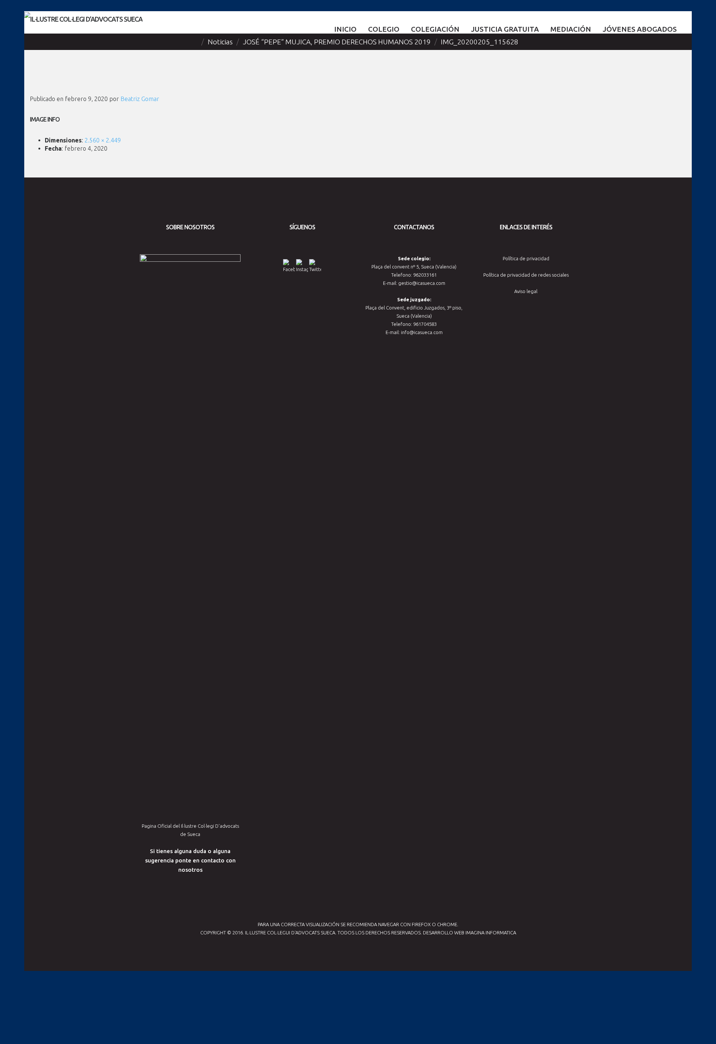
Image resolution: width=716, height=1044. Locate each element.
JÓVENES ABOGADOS (640, 29)
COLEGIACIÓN (435, 29)
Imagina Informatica (490, 932)
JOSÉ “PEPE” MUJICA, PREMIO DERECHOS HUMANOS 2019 (337, 42)
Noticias (220, 42)
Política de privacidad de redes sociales (526, 274)
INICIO (345, 29)
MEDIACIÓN (570, 29)
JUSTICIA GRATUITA (505, 29)
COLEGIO (383, 29)
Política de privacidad (526, 258)
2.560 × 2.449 (103, 140)
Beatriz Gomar (139, 98)
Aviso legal (525, 291)
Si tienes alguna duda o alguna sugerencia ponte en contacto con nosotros (190, 860)
